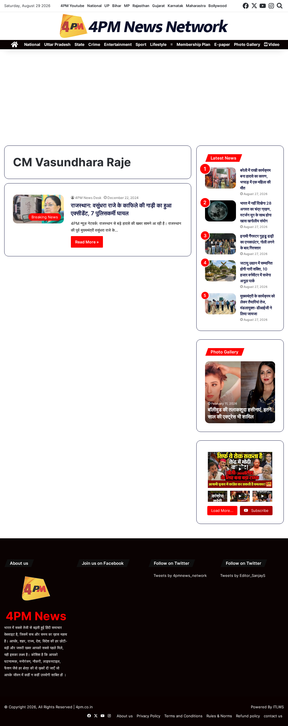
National (94, 5)
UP (106, 5)
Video (273, 44)
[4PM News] (144, 26)
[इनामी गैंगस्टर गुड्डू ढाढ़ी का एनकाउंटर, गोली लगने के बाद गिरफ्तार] (220, 243)
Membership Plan (193, 44)
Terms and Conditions (183, 716)
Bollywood (217, 5)
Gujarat (158, 5)
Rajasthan (140, 5)
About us (125, 716)
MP (127, 5)
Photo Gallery (247, 44)
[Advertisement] (144, 97)
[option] (240, 392)
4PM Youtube (72, 5)
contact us (273, 716)
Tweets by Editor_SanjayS (242, 575)
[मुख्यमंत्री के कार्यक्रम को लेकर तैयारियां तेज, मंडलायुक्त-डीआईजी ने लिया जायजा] (220, 303)
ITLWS (278, 707)
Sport (141, 44)
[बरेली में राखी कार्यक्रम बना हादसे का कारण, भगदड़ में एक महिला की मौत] (220, 178)
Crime (94, 44)
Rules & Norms (219, 716)
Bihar (116, 5)
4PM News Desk (88, 198)
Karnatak (175, 5)
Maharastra (196, 5)
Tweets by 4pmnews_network (180, 575)
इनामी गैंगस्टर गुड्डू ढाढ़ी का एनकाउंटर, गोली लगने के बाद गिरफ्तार (257, 242)
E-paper (222, 44)
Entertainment (118, 44)
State (79, 44)
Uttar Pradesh (57, 44)
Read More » (87, 241)
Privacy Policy (148, 716)
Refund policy (248, 716)
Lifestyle (158, 44)
